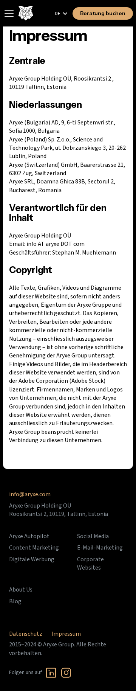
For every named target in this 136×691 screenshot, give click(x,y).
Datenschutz (25, 634)
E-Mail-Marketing (100, 547)
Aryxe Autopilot (29, 536)
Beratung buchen (102, 13)
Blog (15, 601)
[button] (61, 13)
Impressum (66, 634)
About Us (20, 589)
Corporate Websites (90, 563)
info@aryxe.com (30, 494)
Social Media (93, 536)
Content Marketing (34, 547)
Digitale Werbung (31, 559)
